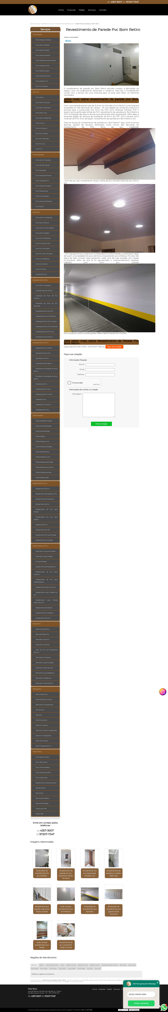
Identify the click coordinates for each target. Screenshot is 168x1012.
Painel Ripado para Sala (43, 472)
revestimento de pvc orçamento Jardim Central (66, 945)
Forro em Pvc (40, 123)
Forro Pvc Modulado (42, 196)
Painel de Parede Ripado (44, 426)
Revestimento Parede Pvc (44, 608)
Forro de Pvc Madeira (42, 233)
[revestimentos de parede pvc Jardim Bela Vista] (113, 858)
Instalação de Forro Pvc (40, 280)
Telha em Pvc (40, 710)
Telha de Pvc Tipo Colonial (44, 683)
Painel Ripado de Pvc (42, 452)
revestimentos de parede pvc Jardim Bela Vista (113, 873)
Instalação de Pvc (41, 384)
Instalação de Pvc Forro (43, 389)
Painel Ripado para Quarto (44, 467)
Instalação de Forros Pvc (40, 342)
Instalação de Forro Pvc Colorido (46, 321)
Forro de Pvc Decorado (43, 108)
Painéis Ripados (38, 415)
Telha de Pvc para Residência (45, 673)
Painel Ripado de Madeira (44, 446)
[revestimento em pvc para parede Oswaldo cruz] (89, 858)
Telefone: (81, 374)
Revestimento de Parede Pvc (45, 499)
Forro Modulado (41, 170)
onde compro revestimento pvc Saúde (42, 945)
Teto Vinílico (39, 793)
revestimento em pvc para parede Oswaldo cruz (90, 873)
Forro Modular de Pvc (43, 65)
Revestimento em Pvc (40, 483)
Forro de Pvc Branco (42, 223)
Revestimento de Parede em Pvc (46, 494)
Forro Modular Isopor (42, 71)
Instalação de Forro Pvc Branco (46, 316)
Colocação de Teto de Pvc (44, 363)
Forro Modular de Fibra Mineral (46, 60)
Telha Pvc (39, 715)
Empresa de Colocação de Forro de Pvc (46, 370)
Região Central (71, 965)
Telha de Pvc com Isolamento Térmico (46, 651)
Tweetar (68, 41)
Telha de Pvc (37, 624)
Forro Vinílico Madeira (43, 767)
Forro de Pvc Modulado (43, 160)
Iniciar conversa (141, 1003)
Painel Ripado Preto (42, 477)
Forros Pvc (36, 212)
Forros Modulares (38, 154)
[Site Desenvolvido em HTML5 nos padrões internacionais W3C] (123, 1010)
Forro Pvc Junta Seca (43, 248)
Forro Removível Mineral (44, 201)
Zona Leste (131, 965)
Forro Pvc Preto (41, 269)
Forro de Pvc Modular (43, 45)
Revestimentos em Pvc (40, 546)
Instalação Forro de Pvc (43, 404)
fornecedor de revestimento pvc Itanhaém (90, 909)
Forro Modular (37, 34)
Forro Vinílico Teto (41, 777)
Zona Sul (90, 968)
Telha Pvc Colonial (42, 725)
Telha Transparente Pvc (43, 746)
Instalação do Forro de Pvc (44, 337)
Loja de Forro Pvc (41, 274)
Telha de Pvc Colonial (42, 644)
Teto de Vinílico (40, 788)
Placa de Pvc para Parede (44, 556)
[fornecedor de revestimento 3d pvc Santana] (42, 858)
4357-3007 (116, 2)
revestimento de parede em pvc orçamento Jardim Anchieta (66, 874)
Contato (103, 10)
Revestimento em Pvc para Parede (46, 518)
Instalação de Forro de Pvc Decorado (46, 304)
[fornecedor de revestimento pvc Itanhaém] (89, 894)
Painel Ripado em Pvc (43, 457)
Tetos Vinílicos (37, 751)
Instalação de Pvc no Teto (44, 394)
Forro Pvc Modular (42, 86)
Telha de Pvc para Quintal (44, 668)
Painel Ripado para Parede (44, 462)
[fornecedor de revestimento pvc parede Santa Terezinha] (113, 894)
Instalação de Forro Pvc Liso (45, 332)
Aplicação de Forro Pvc (43, 353)
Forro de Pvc (40, 97)
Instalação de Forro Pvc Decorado (46, 326)
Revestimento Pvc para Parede (46, 535)
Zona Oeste (72, 968)
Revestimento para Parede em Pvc (46, 593)
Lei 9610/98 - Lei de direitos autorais (73, 981)
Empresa (71, 10)
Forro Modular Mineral (43, 76)
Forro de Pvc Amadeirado (44, 217)
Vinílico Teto (39, 814)
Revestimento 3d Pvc (43, 489)
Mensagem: (77, 394)
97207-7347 (132, 2)
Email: (82, 369)
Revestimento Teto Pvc (43, 618)
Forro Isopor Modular (42, 50)
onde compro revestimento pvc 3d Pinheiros (66, 909)
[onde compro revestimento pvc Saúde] (42, 930)
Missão (82, 10)
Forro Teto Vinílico (41, 762)
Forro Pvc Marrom (42, 264)
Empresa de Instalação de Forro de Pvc (46, 377)
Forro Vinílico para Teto (43, 772)
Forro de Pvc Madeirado (43, 118)
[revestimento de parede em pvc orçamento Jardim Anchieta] (65, 858)
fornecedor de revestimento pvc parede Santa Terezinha (114, 910)
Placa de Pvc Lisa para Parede (45, 551)
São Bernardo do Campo (110, 965)
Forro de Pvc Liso (41, 113)
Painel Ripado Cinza (42, 441)
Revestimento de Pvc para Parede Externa (46, 581)
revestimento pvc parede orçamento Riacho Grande (42, 909)
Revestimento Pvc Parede (44, 540)
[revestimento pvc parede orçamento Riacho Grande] (42, 894)
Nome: (82, 364)
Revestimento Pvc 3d (43, 530)
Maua (62, 965)
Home (61, 10)
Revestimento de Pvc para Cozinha (46, 573)
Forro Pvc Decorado (42, 138)
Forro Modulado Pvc (42, 181)
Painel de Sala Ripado (43, 431)
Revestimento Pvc (42, 524)
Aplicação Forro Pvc (42, 358)
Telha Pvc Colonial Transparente (46, 730)
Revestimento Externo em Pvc (46, 587)
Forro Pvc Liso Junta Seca (44, 253)
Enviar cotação (101, 424)
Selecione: (34, 965)
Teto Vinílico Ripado (42, 803)
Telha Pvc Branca (41, 720)
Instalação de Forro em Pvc (44, 311)
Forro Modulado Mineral (43, 175)
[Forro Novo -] (41, 8)
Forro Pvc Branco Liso (43, 243)
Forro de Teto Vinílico (42, 757)
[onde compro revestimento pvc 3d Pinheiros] (65, 894)
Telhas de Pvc (37, 689)
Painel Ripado (40, 436)
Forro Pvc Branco (41, 128)
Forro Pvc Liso (40, 144)
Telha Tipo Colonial (42, 741)
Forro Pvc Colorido (42, 133)
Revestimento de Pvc (42, 504)
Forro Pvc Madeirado (42, 259)
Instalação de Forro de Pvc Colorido (46, 297)
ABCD (41, 965)
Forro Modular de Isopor (43, 186)
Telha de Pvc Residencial (43, 678)
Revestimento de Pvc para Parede (46, 510)
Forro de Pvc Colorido (43, 102)
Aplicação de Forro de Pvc (44, 348)
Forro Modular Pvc (42, 81)
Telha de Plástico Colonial (44, 699)
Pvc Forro (39, 149)
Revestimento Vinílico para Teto (46, 783)
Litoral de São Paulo (52, 965)
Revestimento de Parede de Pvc (46, 567)
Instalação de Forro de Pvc (44, 290)
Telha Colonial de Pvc (42, 629)
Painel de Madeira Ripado (44, 421)
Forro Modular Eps (42, 191)
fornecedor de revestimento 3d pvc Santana (42, 873)
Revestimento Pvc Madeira (44, 613)
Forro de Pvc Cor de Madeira (45, 228)
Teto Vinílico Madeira (42, 798)
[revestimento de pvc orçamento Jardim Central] (65, 930)
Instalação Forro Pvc (42, 410)
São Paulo (123, 965)
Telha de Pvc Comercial (43, 657)
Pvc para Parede (41, 561)
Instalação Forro (41, 399)
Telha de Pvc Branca (42, 639)
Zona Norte (53, 968)
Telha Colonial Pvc (42, 694)
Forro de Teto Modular (43, 165)
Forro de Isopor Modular (43, 40)
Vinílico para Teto (41, 808)
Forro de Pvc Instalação (43, 285)
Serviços (92, 10)
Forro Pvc (36, 92)
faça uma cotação (114, 347)
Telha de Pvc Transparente (44, 704)
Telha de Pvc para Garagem (45, 662)
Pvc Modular (40, 206)
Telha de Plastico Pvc (42, 634)
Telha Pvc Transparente (43, 735)
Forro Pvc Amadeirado (43, 238)
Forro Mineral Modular (43, 55)
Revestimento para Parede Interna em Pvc (46, 601)
